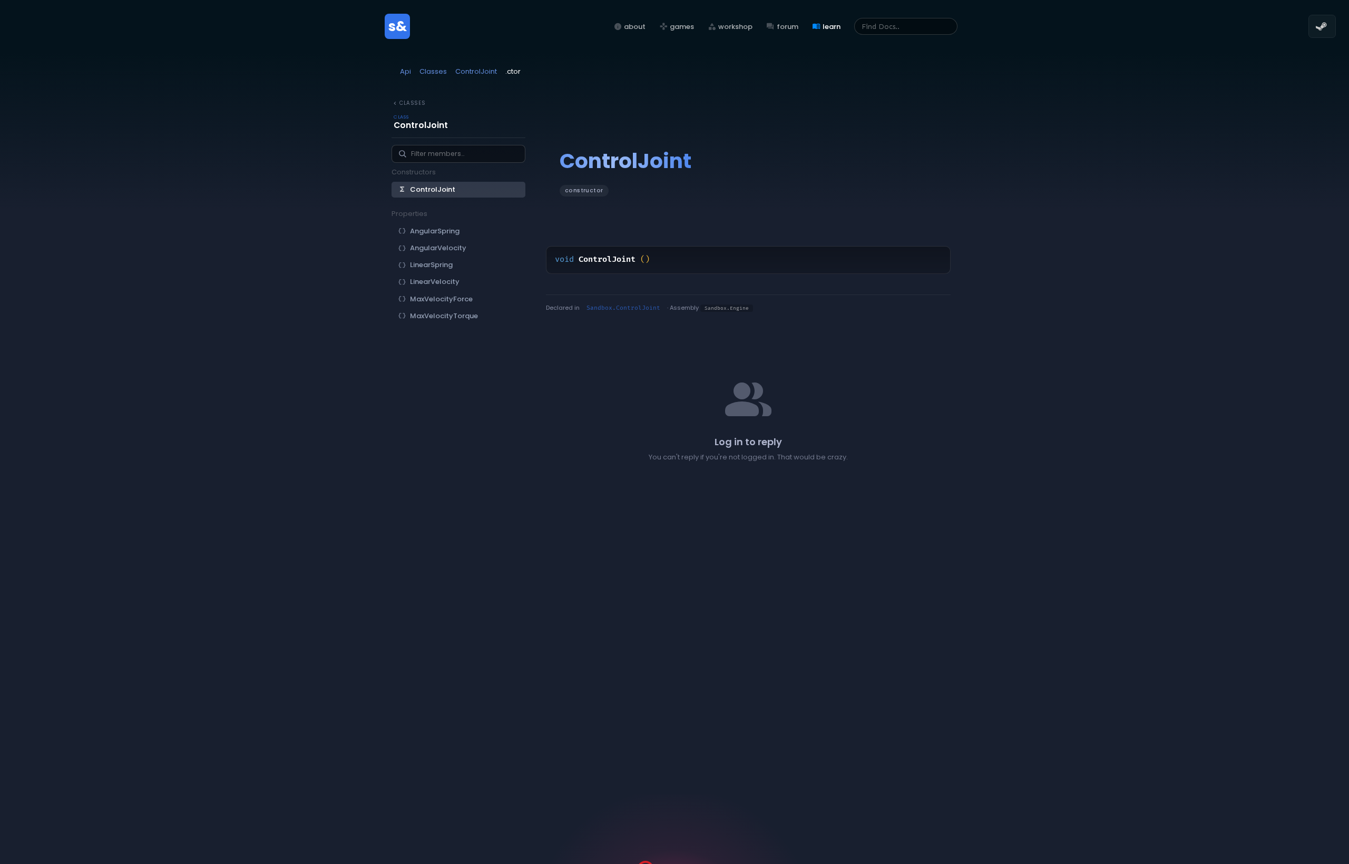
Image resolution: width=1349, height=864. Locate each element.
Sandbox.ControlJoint (623, 308)
